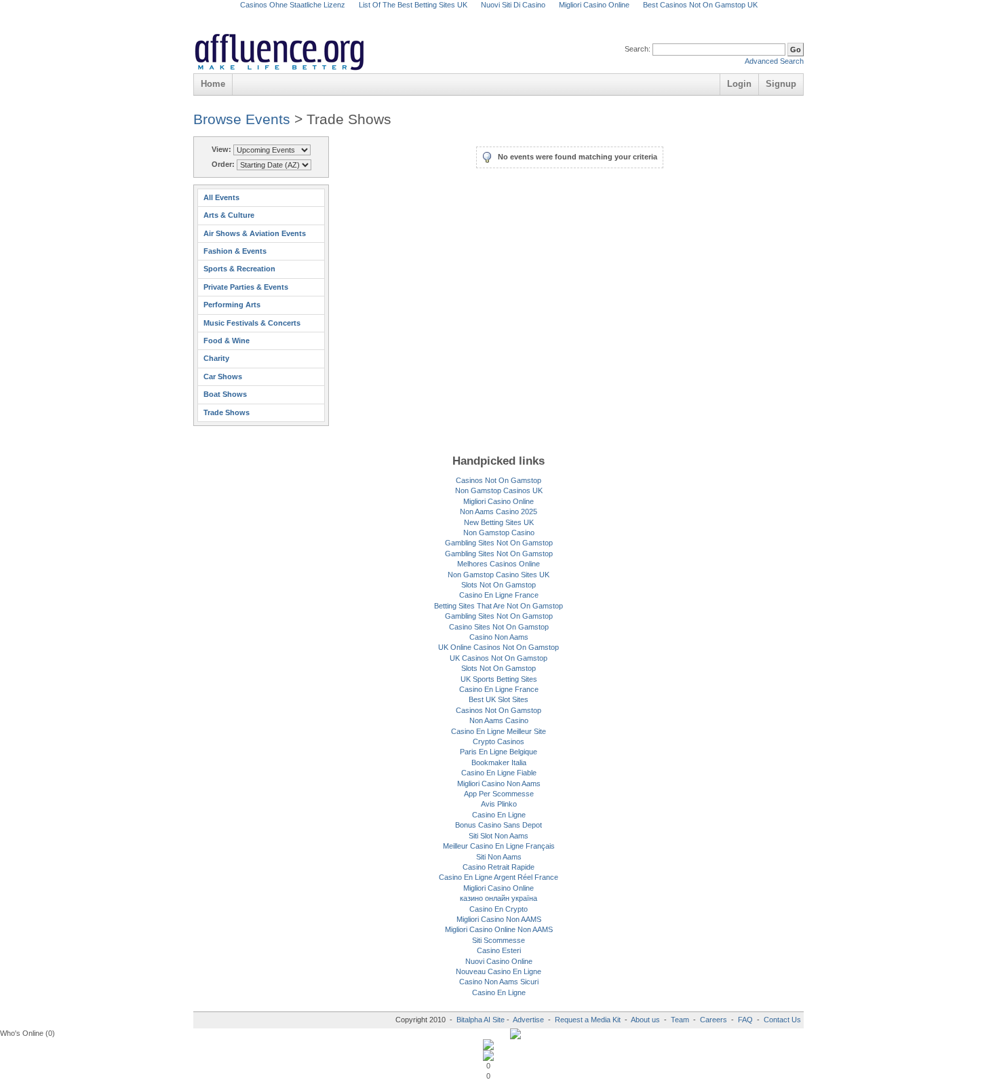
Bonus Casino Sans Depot (498, 825)
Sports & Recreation (239, 269)
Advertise (528, 1020)
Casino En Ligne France (499, 595)
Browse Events (241, 119)
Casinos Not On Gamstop (498, 480)
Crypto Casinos (498, 741)
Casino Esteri (499, 950)
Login (739, 84)
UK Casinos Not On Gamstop (498, 658)
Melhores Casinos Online (498, 564)
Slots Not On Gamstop (498, 585)
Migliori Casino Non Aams (499, 783)
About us (646, 1020)
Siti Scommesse (498, 940)
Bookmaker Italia (498, 762)
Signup (781, 84)
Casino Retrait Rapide (498, 867)
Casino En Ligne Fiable (498, 773)
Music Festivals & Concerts (251, 323)
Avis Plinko (499, 804)
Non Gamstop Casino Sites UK (498, 575)
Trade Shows (226, 412)
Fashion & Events (235, 251)
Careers (713, 1020)
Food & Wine (226, 340)
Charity (216, 358)
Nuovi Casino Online (498, 961)
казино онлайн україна (498, 898)
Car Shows (222, 376)
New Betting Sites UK (499, 522)
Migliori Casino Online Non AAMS (499, 929)
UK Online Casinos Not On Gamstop (498, 647)
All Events (221, 197)
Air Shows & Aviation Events (254, 233)
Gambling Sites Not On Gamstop (499, 543)
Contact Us (782, 1020)
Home (213, 84)
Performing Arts (231, 305)
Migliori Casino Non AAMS (498, 919)
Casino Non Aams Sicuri (499, 982)
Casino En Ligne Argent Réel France (498, 877)
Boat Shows (225, 394)
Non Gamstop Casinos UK (499, 490)
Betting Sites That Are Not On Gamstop (498, 606)
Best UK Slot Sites (498, 699)
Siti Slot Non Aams (498, 836)
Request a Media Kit (589, 1020)
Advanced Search (774, 61)
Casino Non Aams (498, 637)
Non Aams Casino (498, 720)
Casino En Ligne (499, 815)
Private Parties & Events (245, 287)
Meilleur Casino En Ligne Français (499, 846)
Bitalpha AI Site (480, 1020)
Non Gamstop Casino (498, 532)
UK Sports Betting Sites (499, 679)
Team (680, 1020)
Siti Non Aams (499, 857)
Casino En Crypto (498, 909)
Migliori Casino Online (498, 501)
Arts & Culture (228, 215)
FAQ (745, 1020)
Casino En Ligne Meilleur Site (498, 731)
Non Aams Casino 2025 (498, 511)
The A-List (534, 37)
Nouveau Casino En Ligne (498, 971)
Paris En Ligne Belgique (498, 752)
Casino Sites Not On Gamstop (499, 627)
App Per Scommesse (499, 794)
